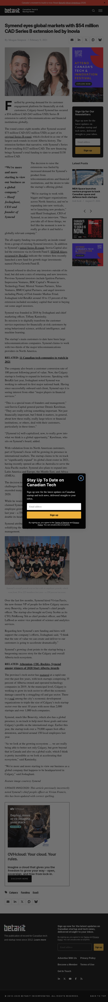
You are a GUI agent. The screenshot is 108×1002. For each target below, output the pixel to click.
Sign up (54, 515)
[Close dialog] (80, 478)
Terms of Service (62, 523)
